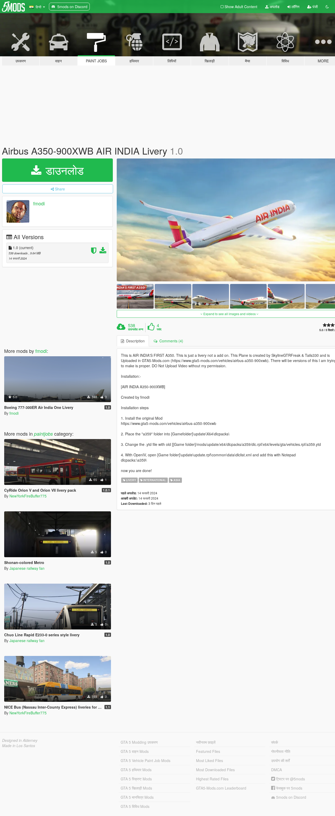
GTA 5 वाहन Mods (135, 751)
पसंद (159, 329)
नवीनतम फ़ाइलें (205, 742)
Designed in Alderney (19, 740)
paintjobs (43, 433)
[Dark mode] (327, 6)
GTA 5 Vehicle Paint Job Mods (145, 760)
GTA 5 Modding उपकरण (139, 742)
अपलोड (274, 6)
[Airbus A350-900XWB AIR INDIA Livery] (135, 296)
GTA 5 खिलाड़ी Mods (136, 788)
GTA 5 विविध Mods (135, 806)
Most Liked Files (209, 760)
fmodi (39, 203)
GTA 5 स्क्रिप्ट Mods (136, 778)
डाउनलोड (63, 170)
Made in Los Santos (18, 745)
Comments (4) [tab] (170, 340)
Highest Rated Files (212, 778)
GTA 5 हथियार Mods (136, 769)
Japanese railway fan (26, 568)
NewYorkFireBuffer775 (28, 496)
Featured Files (208, 751)
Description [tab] (134, 340)
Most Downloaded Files (215, 769)
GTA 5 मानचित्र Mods (137, 797)
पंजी (314, 6)
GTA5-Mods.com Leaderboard (221, 788)
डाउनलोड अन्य (135, 329)
